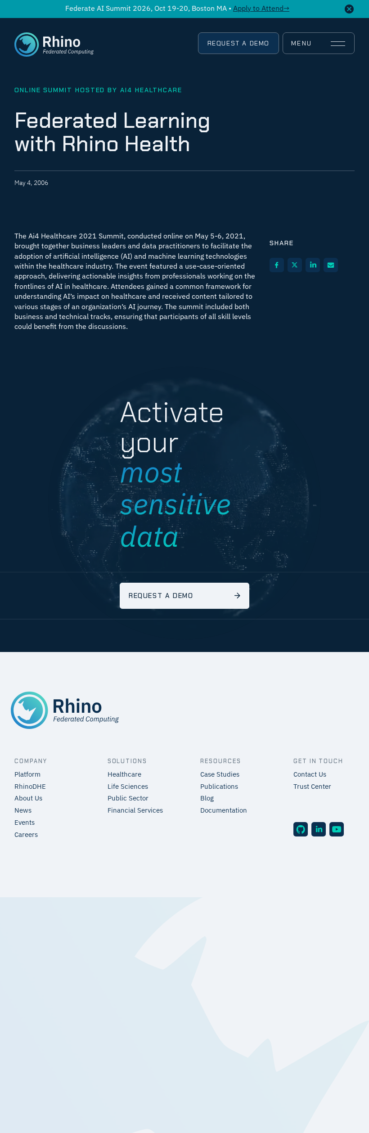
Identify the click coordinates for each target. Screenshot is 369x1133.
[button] (318, 43)
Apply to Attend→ (261, 9)
